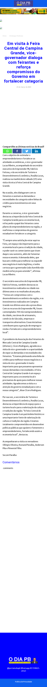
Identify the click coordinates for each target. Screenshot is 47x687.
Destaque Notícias (16, 36)
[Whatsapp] (7, 151)
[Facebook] (17, 151)
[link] (23, 11)
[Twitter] (26, 151)
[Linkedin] (36, 151)
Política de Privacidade (23, 682)
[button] (4, 3)
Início (5, 36)
